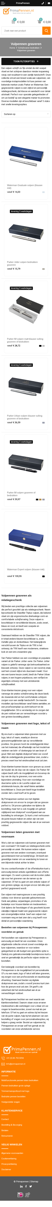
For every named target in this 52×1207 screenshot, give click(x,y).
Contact (5, 1119)
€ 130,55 (14, 576)
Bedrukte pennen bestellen (13, 1096)
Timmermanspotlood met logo (15, 1091)
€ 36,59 (13, 422)
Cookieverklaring (8, 1158)
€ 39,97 (13, 499)
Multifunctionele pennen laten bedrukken (19, 1080)
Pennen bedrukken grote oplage (15, 1085)
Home (12, 48)
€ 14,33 (13, 192)
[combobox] (22, 31)
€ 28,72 (13, 345)
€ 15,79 (13, 268)
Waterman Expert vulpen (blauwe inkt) (25, 569)
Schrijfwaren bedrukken (29, 48)
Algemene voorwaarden (12, 1153)
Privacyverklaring (9, 1164)
